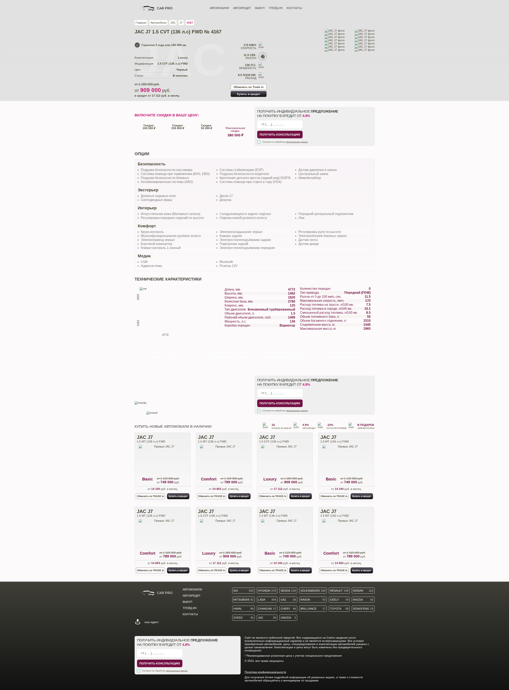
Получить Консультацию (280, 134)
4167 (190, 22)
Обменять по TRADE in (150, 496)
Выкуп (260, 8)
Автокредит (242, 8)
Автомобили (219, 8)
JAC (173, 22)
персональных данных (297, 142)
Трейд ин (276, 8)
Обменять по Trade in (249, 87)
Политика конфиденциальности (265, 672)
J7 (181, 22)
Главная (141, 22)
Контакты (294, 8)
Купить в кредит (248, 94)
